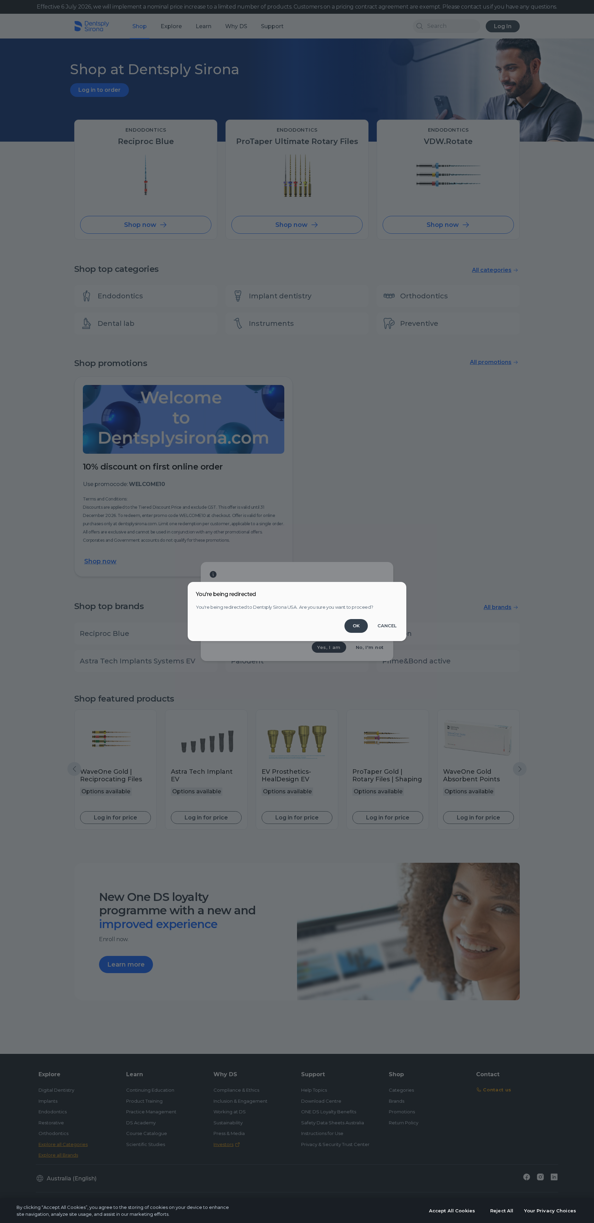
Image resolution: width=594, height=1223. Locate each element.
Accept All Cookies (452, 1210)
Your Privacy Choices (550, 1210)
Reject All (501, 1210)
